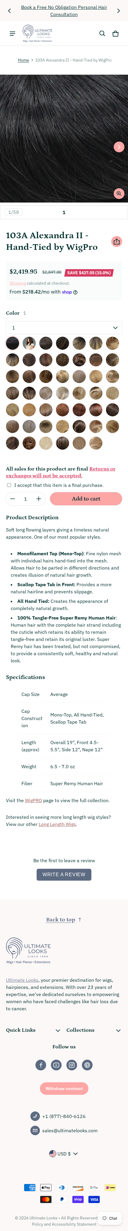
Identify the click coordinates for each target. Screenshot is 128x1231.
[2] (45, 343)
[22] (112, 393)
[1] (12, 343)
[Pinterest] (87, 1065)
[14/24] (29, 393)
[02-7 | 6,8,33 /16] (112, 343)
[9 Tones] (45, 426)
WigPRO (33, 800)
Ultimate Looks (22, 980)
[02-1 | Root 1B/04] (62, 343)
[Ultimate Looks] (37, 33)
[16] (45, 393)
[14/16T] (112, 376)
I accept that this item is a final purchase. (59, 485)
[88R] (12, 426)
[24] (12, 409)
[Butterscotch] (62, 426)
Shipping (18, 283)
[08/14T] (12, 376)
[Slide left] (9, 10)
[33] (95, 409)
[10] (29, 376)
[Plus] (38, 498)
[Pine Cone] (29, 443)
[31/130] (79, 409)
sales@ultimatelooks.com (70, 1130)
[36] (112, 409)
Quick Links (20, 1030)
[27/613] (45, 409)
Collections (80, 1030)
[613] (29, 426)
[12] (79, 376)
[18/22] (79, 393)
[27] (29, 409)
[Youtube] (56, 1065)
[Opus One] (12, 443)
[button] (102, 33)
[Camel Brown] (79, 426)
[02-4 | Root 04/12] (79, 343)
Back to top (60, 920)
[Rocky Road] (62, 443)
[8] (112, 359)
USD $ (64, 1154)
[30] (62, 409)
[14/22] (12, 393)
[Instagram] (71, 1065)
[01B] (29, 343)
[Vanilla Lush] (95, 443)
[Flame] (95, 426)
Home (23, 60)
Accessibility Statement (74, 1224)
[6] (62, 359)
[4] (29, 359)
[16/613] (62, 393)
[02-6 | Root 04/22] (95, 343)
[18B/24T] (95, 393)
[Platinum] (45, 443)
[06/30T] (95, 359)
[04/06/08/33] (45, 359)
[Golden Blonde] (112, 426)
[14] (95, 376)
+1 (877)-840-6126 (64, 1116)
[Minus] (12, 498)
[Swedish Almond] (79, 443)
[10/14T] (45, 376)
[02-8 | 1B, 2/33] (12, 359)
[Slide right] (118, 10)
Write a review (64, 874)
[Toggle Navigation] (12, 33)
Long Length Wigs (57, 824)
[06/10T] (79, 359)
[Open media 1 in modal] (64, 139)
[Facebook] (40, 1065)
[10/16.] (62, 376)
